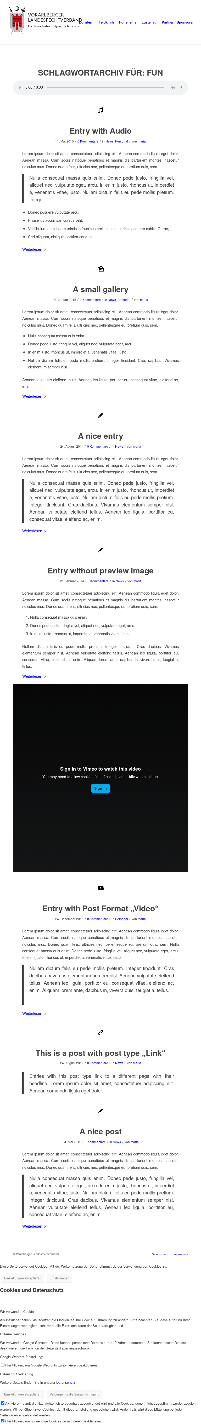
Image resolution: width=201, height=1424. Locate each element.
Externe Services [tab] (13, 1333)
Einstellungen (59, 1278)
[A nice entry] (100, 415)
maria (142, 141)
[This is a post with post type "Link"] (100, 1033)
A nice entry (100, 435)
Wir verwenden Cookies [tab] (18, 1311)
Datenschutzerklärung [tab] (16, 1373)
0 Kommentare (87, 141)
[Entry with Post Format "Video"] (100, 888)
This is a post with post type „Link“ (101, 1052)
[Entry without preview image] (100, 550)
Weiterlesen (32, 249)
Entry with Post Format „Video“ (100, 908)
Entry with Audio (101, 130)
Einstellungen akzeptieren (22, 1278)
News (109, 141)
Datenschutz (65, 1382)
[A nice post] (100, 1111)
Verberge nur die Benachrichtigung (74, 1394)
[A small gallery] (100, 269)
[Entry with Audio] (100, 110)
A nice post (101, 1131)
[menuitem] (86, 22)
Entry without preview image (101, 570)
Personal (121, 141)
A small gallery (101, 288)
